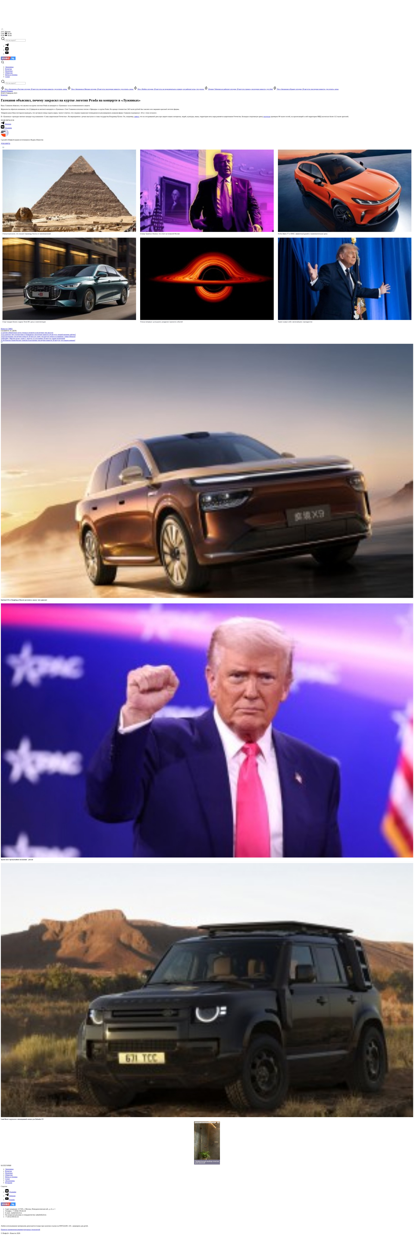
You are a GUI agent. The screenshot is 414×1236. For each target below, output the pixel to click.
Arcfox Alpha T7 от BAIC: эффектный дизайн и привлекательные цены (302, 234)
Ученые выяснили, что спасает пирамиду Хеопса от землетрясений (26, 234)
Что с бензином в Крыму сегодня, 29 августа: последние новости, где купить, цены (308, 89)
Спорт (7, 1179)
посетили (266, 116)
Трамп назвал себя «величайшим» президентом (295, 322)
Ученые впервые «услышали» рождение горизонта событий (161, 322)
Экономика (9, 1169)
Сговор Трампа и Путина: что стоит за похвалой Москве (160, 234)
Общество (9, 1175)
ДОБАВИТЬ (5, 143)
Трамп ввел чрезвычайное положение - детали (17, 859)
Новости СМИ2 (7, 329)
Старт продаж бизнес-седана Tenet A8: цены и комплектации (24, 322)
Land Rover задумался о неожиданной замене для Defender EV (22, 1119)
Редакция (8, 1183)
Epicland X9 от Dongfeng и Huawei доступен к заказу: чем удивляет (24, 600)
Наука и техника (11, 1177)
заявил (136, 116)
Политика (9, 1173)
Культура (4, 95)
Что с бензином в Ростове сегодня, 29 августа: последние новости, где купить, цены (35, 89)
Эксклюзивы (10, 1181)
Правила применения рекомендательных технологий (20, 1230)
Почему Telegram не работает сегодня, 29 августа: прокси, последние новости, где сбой (240, 89)
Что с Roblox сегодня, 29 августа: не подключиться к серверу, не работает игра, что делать (170, 89)
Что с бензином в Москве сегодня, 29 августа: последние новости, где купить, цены (102, 89)
